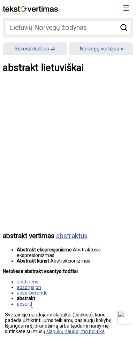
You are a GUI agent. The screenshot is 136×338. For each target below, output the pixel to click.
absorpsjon (29, 287)
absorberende (32, 293)
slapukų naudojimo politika (75, 331)
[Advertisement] (68, 157)
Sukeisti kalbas (32, 49)
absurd (24, 304)
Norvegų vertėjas (99, 49)
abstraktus (72, 236)
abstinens (27, 281)
